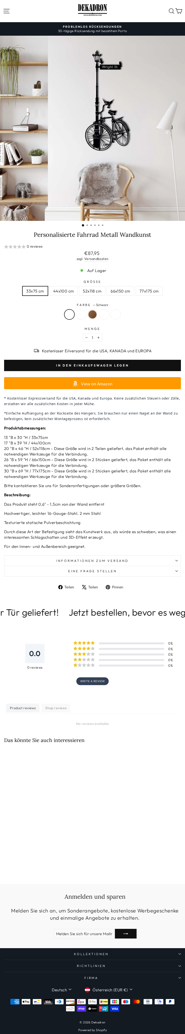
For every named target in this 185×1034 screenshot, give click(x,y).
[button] (92, 247)
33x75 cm (35, 290)
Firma (91, 978)
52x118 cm (92, 290)
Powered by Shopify (92, 1030)
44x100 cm (63, 290)
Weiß (115, 314)
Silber (104, 314)
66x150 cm (120, 290)
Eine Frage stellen (92, 571)
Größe (93, 282)
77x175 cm (149, 290)
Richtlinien (91, 966)
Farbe (92, 305)
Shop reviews (55, 708)
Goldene (81, 314)
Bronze (92, 314)
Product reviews (23, 708)
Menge (92, 329)
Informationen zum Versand (92, 561)
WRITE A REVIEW (92, 681)
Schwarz (69, 314)
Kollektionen (91, 954)
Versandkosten (96, 259)
